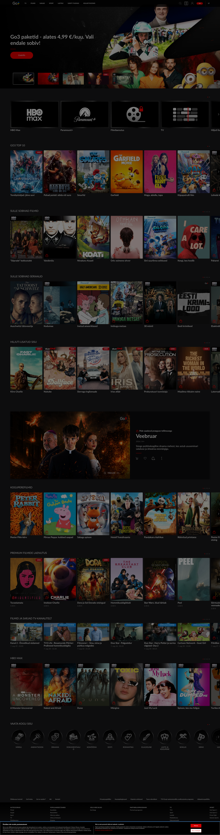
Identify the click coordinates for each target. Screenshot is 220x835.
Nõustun (196, 825)
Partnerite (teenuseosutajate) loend (103, 830)
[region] (110, 828)
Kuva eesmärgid (196, 830)
